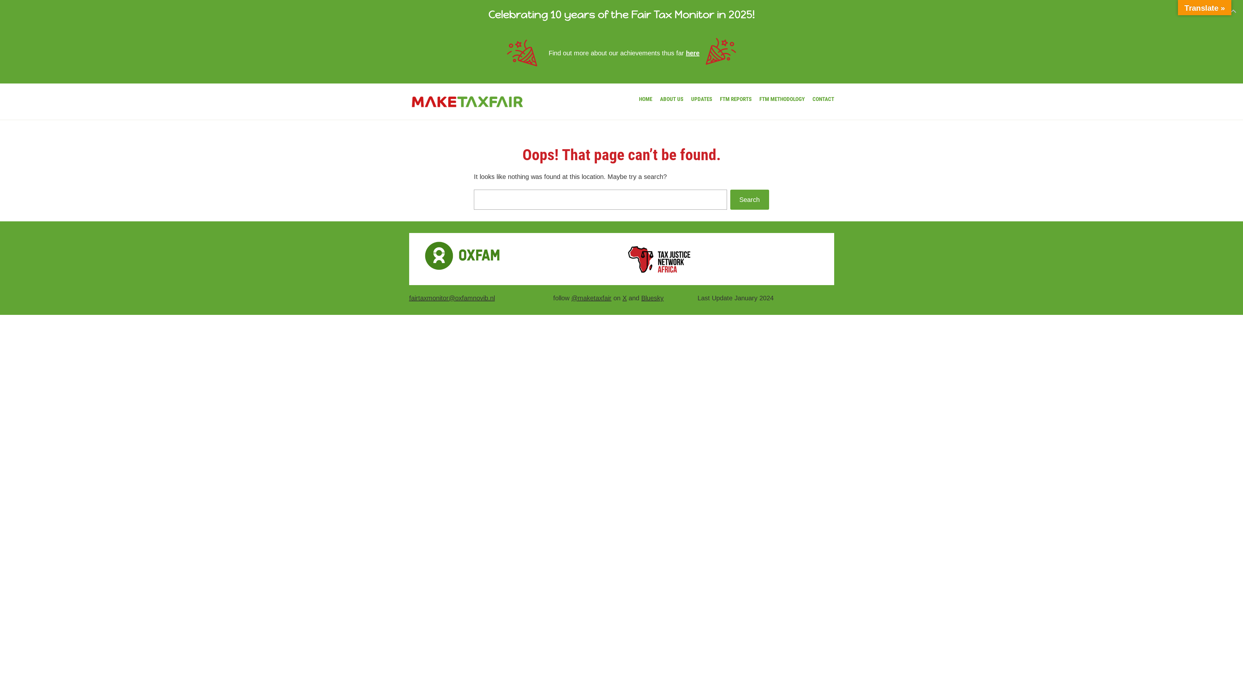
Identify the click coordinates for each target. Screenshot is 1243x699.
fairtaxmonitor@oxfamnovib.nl (452, 298)
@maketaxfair (591, 298)
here (693, 53)
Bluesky (652, 298)
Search (749, 199)
